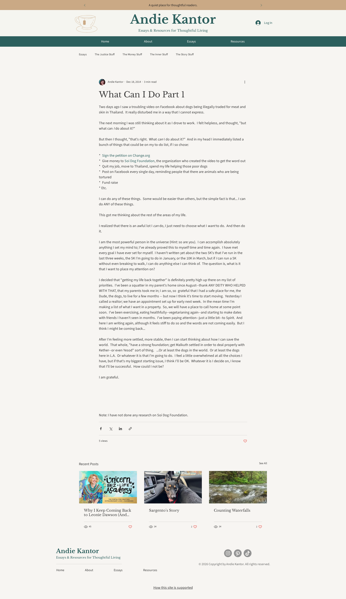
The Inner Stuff (159, 54)
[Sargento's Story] (173, 487)
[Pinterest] (238, 553)
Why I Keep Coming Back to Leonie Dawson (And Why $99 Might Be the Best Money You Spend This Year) (107, 512)
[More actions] (244, 82)
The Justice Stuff (105, 54)
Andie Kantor (173, 19)
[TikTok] (247, 553)
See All (263, 463)
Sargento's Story (164, 510)
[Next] (261, 5)
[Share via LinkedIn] (120, 429)
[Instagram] (228, 553)
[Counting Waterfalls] (238, 487)
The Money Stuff (132, 54)
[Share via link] (130, 429)
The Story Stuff (185, 54)
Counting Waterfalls (232, 510)
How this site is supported (173, 587)
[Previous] (85, 5)
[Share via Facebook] (101, 429)
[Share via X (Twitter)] (111, 429)
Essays (83, 54)
